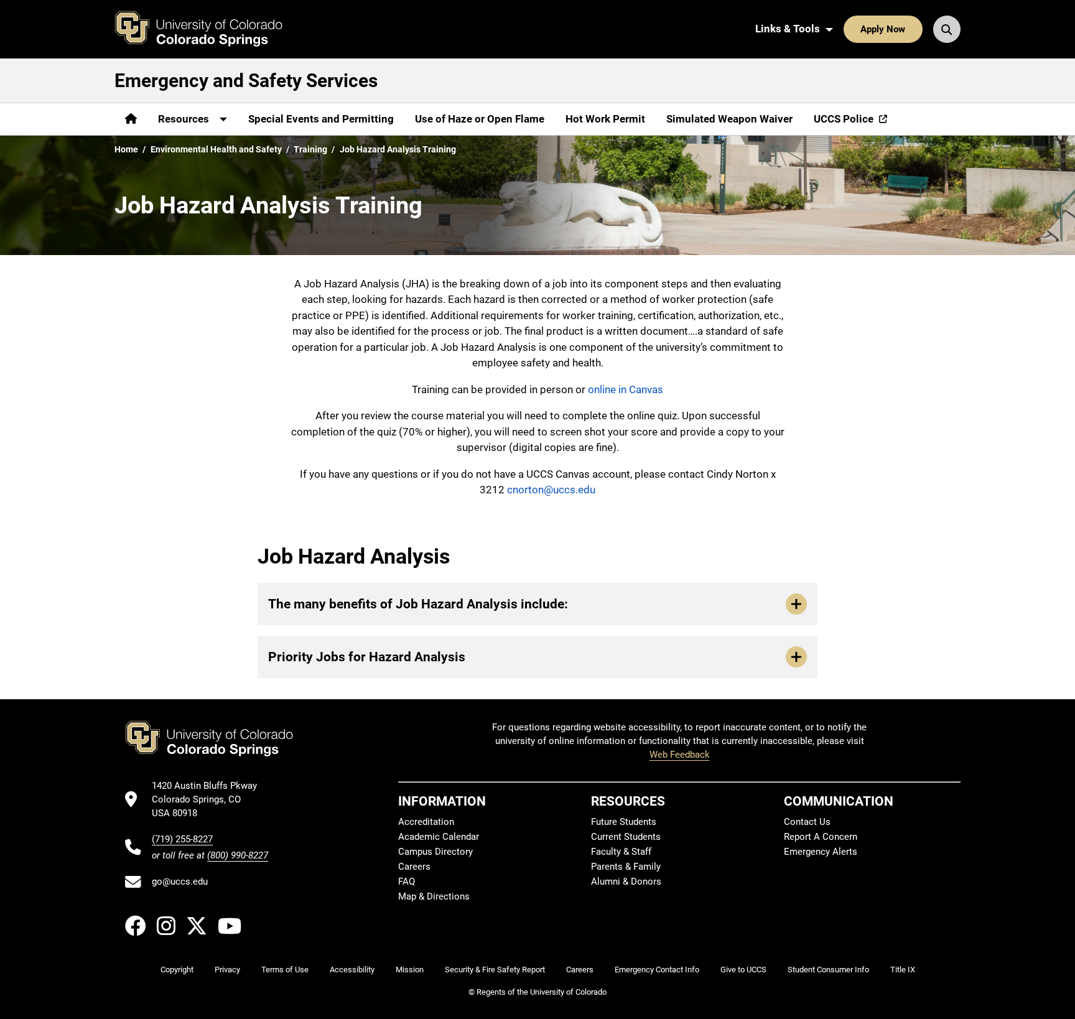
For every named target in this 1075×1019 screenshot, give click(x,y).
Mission (410, 969)
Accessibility (352, 969)
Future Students (623, 821)
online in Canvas (625, 389)
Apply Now (882, 29)
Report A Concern (820, 836)
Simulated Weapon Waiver (729, 119)
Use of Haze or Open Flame (479, 119)
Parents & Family (626, 866)
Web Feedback (679, 754)
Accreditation (426, 821)
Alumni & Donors (626, 881)
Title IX (902, 969)
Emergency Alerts (820, 851)
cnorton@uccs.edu (551, 489)
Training (310, 149)
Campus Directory (435, 851)
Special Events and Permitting (321, 119)
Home (126, 149)
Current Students (626, 836)
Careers (414, 866)
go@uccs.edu (180, 881)
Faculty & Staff (621, 851)
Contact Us (807, 821)
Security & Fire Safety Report (495, 969)
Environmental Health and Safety (216, 149)
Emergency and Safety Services (246, 80)
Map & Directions (434, 896)
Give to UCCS (743, 969)
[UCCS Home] (207, 29)
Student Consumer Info (828, 969)
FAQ (406, 881)
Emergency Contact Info (657, 969)
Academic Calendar (438, 836)
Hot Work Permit (605, 119)
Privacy (227, 969)
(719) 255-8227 (182, 839)
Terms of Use (285, 969)
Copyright (177, 969)
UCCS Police (843, 119)
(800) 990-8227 (237, 855)
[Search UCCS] (947, 29)
